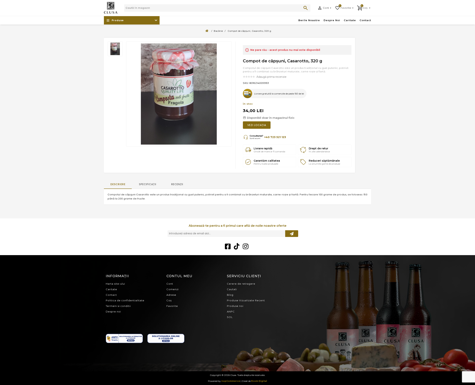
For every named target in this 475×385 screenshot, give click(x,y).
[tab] (118, 184)
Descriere (117, 184)
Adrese (171, 294)
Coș (169, 300)
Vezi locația (256, 125)
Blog (230, 294)
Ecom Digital (259, 381)
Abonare (291, 233)
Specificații (147, 184)
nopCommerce (230, 381)
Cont (326, 7)
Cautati (305, 8)
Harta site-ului (115, 283)
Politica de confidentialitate (125, 300)
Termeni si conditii (118, 305)
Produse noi (235, 305)
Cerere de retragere (241, 283)
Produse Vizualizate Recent (246, 300)
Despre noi (113, 311)
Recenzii (177, 184)
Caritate (111, 289)
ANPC (231, 311)
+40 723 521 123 (275, 137)
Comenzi (172, 289)
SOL (230, 317)
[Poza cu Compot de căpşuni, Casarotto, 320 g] (115, 48)
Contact (111, 294)
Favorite (172, 305)
